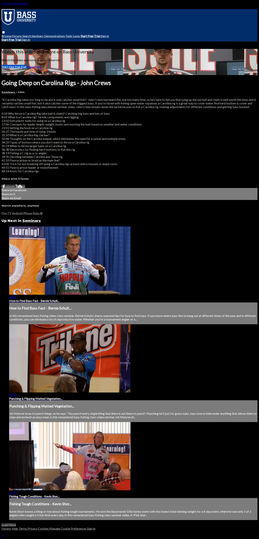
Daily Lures (73, 36)
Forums (17, 36)
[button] (3, 32)
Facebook (8, 186)
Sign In (26, 39)
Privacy (32, 528)
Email (21, 186)
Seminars (37, 36)
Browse (7, 36)
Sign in (105, 36)
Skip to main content (15, 3)
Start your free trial (14, 66)
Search (27, 36)
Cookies (43, 528)
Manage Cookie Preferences (68, 528)
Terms (23, 528)
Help (15, 528)
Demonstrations (54, 36)
